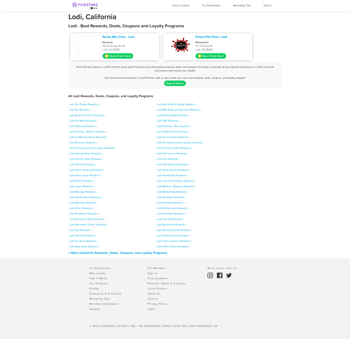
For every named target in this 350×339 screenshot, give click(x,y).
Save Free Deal (120, 56)
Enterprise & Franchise (105, 293)
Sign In (267, 5)
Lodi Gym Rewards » (168, 159)
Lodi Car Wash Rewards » (83, 120)
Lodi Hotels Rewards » (81, 181)
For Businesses (211, 5)
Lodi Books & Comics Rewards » (87, 115)
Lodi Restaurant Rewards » (172, 224)
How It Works (98, 278)
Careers (153, 299)
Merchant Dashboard (103, 304)
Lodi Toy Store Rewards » (83, 241)
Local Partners (158, 288)
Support (94, 309)
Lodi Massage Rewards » (83, 192)
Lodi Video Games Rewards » (173, 246)
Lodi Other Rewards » (81, 208)
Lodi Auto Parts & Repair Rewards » (177, 104)
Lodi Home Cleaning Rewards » (86, 170)
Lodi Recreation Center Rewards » (88, 224)
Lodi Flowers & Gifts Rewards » (174, 148)
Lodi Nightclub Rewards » (83, 202)
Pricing (94, 288)
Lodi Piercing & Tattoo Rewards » (87, 219)
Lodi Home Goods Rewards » (173, 170)
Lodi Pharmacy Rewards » (171, 213)
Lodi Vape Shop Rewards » (84, 246)
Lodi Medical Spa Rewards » (172, 192)
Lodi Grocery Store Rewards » (86, 159)
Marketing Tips (242, 5)
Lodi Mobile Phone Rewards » (86, 197)
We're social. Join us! (222, 268)
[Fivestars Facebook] (220, 275)
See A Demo (175, 83)
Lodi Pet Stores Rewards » (84, 213)
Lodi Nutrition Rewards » (170, 202)
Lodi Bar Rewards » (80, 110)
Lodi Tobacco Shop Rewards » (173, 235)
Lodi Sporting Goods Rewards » (174, 230)
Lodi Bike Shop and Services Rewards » (179, 110)
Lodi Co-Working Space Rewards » (88, 137)
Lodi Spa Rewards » (80, 230)
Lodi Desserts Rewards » (83, 142)
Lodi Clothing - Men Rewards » (174, 126)
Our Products (98, 283)
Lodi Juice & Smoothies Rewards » (176, 181)
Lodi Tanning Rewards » (82, 235)
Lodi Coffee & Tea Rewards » (173, 131)
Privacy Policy (157, 304)
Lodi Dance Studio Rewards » (173, 137)
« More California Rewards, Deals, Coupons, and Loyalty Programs (117, 252)
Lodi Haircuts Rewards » (82, 164)
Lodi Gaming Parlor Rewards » (86, 153)
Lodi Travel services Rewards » (174, 241)
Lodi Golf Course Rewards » (172, 153)
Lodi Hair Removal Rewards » (173, 164)
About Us (154, 293)
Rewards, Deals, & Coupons (167, 283)
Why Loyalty (97, 273)
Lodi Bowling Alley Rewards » (173, 115)
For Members (157, 268)
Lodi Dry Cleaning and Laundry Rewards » (180, 142)
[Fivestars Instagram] (210, 275)
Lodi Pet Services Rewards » (173, 208)
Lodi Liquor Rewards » (81, 186)
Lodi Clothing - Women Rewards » (88, 131)
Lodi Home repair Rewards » (85, 175)
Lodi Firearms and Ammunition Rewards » (92, 148)
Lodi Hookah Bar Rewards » (172, 175)
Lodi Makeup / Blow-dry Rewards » (176, 186)
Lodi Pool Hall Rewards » (170, 219)
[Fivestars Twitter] (229, 275)
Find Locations (181, 5)
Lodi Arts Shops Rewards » (84, 104)
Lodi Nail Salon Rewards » (171, 197)
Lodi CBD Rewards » (168, 120)
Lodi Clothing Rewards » (82, 126)
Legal (151, 309)
